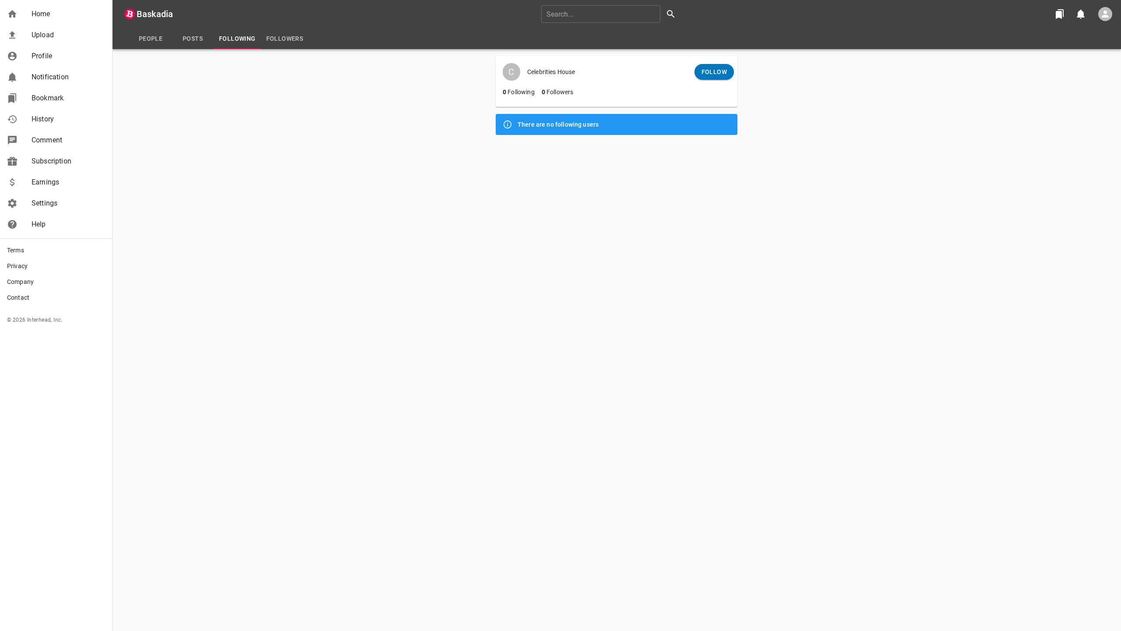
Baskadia (155, 14)
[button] (56, 14)
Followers (558, 92)
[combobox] (611, 14)
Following (519, 92)
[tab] (151, 38)
